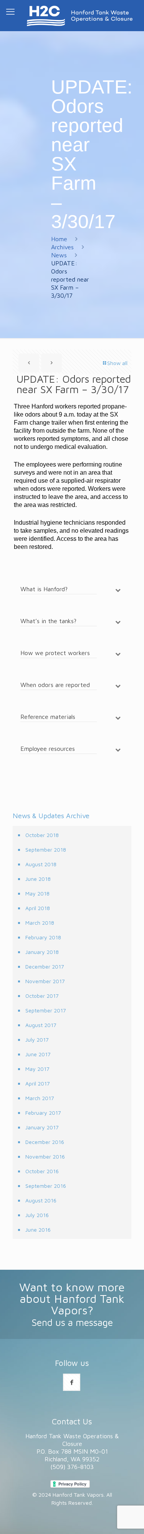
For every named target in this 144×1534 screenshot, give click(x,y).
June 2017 (38, 1054)
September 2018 (45, 849)
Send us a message (72, 1322)
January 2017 (42, 1127)
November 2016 (45, 1156)
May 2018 (37, 893)
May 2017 (37, 1068)
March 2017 (39, 1098)
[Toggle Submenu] (117, 590)
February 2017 (43, 1112)
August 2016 (40, 1200)
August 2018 (40, 864)
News (59, 255)
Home (59, 238)
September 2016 (45, 1185)
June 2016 (38, 1229)
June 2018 (38, 878)
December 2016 (44, 1142)
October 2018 (42, 835)
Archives (62, 246)
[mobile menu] (10, 11)
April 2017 (37, 1083)
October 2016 (42, 1171)
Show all (117, 363)
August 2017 (40, 1025)
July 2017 (37, 1039)
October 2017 (42, 995)
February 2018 (43, 937)
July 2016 (37, 1215)
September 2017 (45, 1010)
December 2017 (44, 966)
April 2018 (37, 908)
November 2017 (45, 981)
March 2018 (39, 922)
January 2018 (42, 952)
